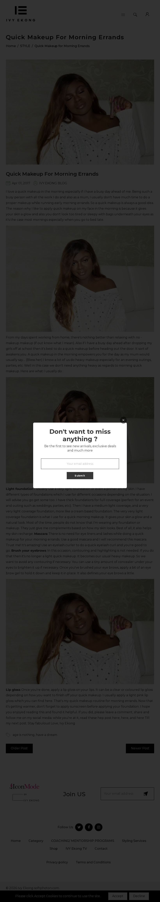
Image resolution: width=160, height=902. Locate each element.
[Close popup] (123, 420)
